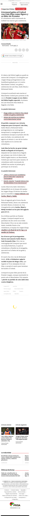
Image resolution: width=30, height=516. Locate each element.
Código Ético (15, 499)
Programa (14, 4)
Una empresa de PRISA (15, 504)
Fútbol (14, 291)
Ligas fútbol (6, 291)
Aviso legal (21, 493)
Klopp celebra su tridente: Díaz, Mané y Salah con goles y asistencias (16, 114)
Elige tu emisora (24, 4)
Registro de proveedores (11, 493)
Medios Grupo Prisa (15, 508)
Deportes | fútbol (8, 9)
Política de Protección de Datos (9, 495)
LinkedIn (23, 50)
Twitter (19, 50)
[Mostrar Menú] (1, 3)
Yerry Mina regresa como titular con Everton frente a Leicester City (7, 439)
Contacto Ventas (15, 490)
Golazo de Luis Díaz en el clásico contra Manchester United (14, 118)
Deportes (17, 293)
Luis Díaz (15, 286)
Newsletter (23, 490)
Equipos (21, 291)
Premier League (7, 288)
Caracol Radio (7, 4)
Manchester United (18, 288)
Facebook (16, 50)
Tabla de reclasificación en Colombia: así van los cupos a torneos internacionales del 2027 (10, 474)
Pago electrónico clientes (10, 492)
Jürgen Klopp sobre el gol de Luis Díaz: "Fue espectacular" (22, 438)
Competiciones (7, 293)
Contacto (6, 490)
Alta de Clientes (21, 492)
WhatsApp (27, 50)
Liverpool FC (6, 286)
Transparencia (22, 497)
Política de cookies (23, 495)
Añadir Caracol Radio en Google (13, 56)
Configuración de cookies (10, 497)
